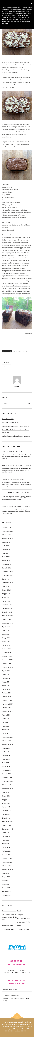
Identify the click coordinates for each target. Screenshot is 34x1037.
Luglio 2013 (5, 873)
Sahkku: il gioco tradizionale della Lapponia (16, 436)
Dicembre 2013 (7, 858)
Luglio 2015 (5, 792)
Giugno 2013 (6, 877)
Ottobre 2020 (7, 579)
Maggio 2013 (6, 880)
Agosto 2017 (6, 715)
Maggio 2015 (6, 800)
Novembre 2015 (7, 781)
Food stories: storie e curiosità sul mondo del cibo (9, 917)
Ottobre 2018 (6, 663)
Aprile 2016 (6, 763)
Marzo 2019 (6, 645)
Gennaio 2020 (7, 608)
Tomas (4, 493)
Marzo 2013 (6, 888)
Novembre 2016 (7, 737)
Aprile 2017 (5, 730)
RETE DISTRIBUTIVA (11, 973)
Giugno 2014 (6, 836)
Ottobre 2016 (6, 741)
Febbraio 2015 (6, 811)
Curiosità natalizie (8, 419)
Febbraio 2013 (6, 891)
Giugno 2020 (6, 590)
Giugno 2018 (6, 678)
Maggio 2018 (6, 682)
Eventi (19, 911)
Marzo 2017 (6, 733)
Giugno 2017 (6, 722)
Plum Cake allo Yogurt (16, 451)
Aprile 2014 (6, 844)
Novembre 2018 (7, 660)
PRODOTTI (22, 970)
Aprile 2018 (6, 686)
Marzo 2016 (6, 766)
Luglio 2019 (5, 630)
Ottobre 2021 (6, 535)
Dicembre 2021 (7, 527)
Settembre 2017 (7, 711)
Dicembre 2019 (7, 612)
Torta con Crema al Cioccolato (20, 465)
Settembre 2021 (7, 538)
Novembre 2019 (7, 616)
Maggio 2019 (6, 638)
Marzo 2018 (6, 689)
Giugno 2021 (6, 549)
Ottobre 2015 (6, 785)
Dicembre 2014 (7, 818)
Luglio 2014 (5, 833)
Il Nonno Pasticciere (23, 918)
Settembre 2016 (7, 744)
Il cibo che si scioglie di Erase (11, 422)
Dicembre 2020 (7, 572)
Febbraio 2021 (6, 564)
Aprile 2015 (6, 803)
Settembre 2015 (7, 788)
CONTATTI (26, 973)
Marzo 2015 (6, 807)
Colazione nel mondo (9, 911)
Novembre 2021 (7, 531)
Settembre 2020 (7, 583)
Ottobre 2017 (6, 708)
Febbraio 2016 (6, 770)
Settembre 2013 (7, 869)
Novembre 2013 (7, 862)
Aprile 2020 (6, 597)
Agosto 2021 (6, 542)
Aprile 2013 (5, 884)
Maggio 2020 (6, 594)
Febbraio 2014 (6, 851)
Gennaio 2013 (6, 895)
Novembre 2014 (7, 822)
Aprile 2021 (6, 557)
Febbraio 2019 (6, 649)
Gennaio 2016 (6, 774)
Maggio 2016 (6, 759)
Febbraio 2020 (7, 605)
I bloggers (20, 914)
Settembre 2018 (7, 667)
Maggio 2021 (6, 553)
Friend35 (4, 465)
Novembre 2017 (7, 704)
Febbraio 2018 (6, 693)
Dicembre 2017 (7, 700)
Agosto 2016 (6, 748)
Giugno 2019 (6, 634)
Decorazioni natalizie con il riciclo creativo (15, 426)
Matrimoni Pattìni (7, 926)
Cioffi (17, 386)
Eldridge (4, 479)
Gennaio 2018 (6, 697)
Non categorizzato (8, 929)
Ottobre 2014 (6, 825)
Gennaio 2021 (6, 568)
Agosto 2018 (6, 671)
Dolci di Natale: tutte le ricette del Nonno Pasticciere (15, 431)
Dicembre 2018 (7, 656)
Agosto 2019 (6, 627)
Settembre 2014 (7, 829)
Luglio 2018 (5, 674)
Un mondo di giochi (23, 929)
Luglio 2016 (5, 752)
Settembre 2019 (7, 623)
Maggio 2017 (6, 726)
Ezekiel (4, 451)
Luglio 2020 (6, 586)
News (19, 926)
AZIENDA (11, 970)
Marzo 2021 (6, 561)
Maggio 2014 (6, 840)
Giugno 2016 (6, 755)
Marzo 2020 (6, 601)
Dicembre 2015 (7, 777)
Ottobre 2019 (6, 619)
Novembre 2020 (7, 575)
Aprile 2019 (6, 641)
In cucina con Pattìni (22, 351)
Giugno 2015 (6, 796)
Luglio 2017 (5, 719)
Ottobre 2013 (6, 866)
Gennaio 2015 (6, 814)
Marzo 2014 (6, 847)
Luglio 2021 (5, 546)
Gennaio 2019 (6, 652)
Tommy (4, 507)
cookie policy (23, 15)
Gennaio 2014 (6, 855)
